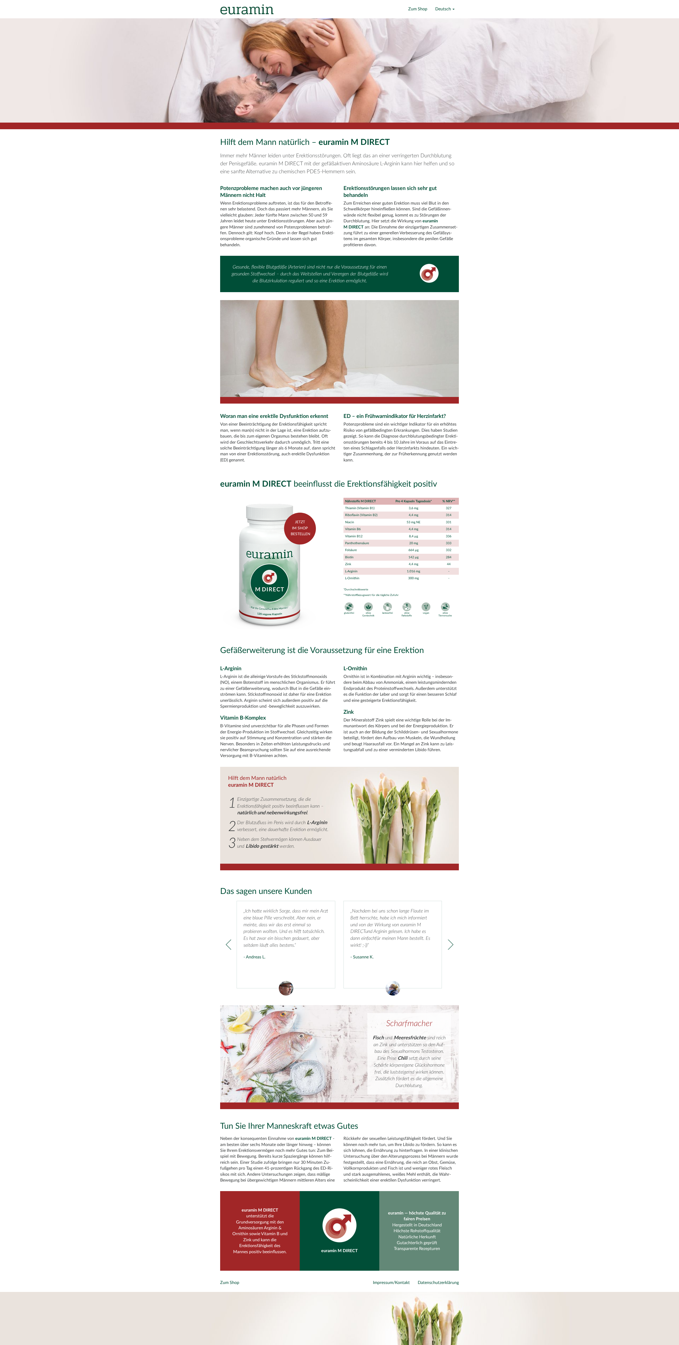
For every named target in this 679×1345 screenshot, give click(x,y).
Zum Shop (417, 9)
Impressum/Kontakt (391, 1283)
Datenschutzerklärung (438, 1283)
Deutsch (443, 9)
